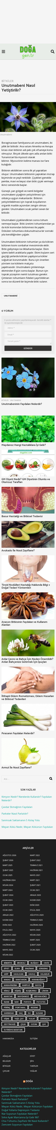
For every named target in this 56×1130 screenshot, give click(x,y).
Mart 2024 (7, 890)
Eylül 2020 (35, 910)
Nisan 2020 (35, 934)
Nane (6, 1002)
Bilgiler (7, 1061)
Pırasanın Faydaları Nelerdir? (17, 733)
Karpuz (26, 985)
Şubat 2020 (35, 944)
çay (44, 1024)
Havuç (32, 974)
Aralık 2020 (35, 895)
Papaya (27, 1002)
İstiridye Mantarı (13, 1029)
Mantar (8, 996)
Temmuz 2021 (36, 865)
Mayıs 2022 (8, 949)
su (29, 1013)
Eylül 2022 (8, 929)
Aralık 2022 (8, 915)
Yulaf (32, 1018)
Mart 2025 (7, 865)
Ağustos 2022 (9, 934)
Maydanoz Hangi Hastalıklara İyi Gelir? (23, 445)
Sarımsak (9, 1013)
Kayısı (38, 985)
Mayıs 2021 (35, 875)
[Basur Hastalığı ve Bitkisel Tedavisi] (28, 500)
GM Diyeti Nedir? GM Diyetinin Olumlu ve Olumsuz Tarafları (25, 480)
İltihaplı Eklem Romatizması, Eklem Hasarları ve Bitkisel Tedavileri (27, 697)
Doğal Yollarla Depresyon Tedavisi (20, 1110)
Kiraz (7, 990)
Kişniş (18, 990)
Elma (17, 968)
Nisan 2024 (8, 885)
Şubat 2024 (8, 895)
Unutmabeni (10, 295)
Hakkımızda (8, 1038)
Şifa (32, 1061)
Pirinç (7, 1007)
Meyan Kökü (40, 996)
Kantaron (21, 979)
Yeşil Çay (19, 1018)
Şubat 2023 (8, 905)
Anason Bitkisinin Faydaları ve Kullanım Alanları (24, 623)
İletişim (33, 1038)
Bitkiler (7, 80)
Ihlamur (44, 974)
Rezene (34, 1007)
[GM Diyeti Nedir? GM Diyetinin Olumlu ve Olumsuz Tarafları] (28, 463)
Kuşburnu (31, 990)
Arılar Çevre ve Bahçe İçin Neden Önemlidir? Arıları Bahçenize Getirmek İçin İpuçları (27, 660)
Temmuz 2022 (9, 939)
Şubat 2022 (35, 860)
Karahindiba (10, 985)
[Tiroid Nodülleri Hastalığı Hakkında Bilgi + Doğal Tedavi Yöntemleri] (28, 568)
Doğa (29, 1081)
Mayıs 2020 (35, 929)
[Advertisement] (28, 30)
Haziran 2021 (36, 870)
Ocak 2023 (7, 910)
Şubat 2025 (8, 870)
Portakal (20, 1007)
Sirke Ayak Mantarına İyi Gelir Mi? (20, 1117)
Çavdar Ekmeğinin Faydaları (16, 807)
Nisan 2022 (8, 954)
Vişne (6, 1018)
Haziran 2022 (9, 944)
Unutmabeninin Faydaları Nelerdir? (21, 404)
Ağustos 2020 (36, 915)
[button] (3, 52)
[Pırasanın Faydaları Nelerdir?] (28, 717)
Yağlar (33, 1071)
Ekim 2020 (34, 905)
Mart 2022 (35, 855)
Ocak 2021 (35, 890)
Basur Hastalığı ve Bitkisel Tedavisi (22, 516)
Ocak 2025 (7, 875)
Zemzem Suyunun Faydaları (17, 1124)
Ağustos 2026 (9, 855)
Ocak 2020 (35, 949)
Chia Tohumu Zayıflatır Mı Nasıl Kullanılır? (25, 1121)
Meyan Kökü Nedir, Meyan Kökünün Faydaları (27, 827)
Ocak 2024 (7, 900)
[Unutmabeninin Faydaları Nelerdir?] (28, 378)
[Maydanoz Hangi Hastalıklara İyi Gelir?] (28, 429)
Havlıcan (18, 974)
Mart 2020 (35, 939)
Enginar (29, 968)
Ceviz (46, 962)
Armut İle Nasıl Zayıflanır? (16, 767)
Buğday (35, 962)
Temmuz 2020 (36, 920)
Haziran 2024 (9, 880)
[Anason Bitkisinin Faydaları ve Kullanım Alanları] (28, 605)
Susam (39, 1013)
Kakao (7, 979)
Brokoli (21, 962)
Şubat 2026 (8, 860)
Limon (45, 990)
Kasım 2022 (8, 920)
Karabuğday (38, 979)
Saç (21, 1013)
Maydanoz (23, 996)
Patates (41, 1002)
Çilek (23, 1024)
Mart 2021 (35, 880)
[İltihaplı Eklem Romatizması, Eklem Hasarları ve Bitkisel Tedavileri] (28, 680)
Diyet (6, 968)
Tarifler (34, 1066)
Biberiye (8, 962)
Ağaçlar (7, 1056)
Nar (16, 1002)
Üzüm (34, 1024)
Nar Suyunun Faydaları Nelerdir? (19, 1113)
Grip (6, 974)
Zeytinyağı (9, 1024)
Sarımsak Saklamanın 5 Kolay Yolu (20, 820)
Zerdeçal (45, 1018)
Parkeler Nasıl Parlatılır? (14, 813)
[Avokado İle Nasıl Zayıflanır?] (28, 534)
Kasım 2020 (35, 900)
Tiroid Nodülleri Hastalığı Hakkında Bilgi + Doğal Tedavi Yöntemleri (25, 586)
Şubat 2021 (35, 885)
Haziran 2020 (36, 925)
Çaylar (6, 1071)
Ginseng (43, 968)
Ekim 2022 (7, 925)
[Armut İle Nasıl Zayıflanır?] (28, 751)
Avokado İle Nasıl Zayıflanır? (18, 550)
